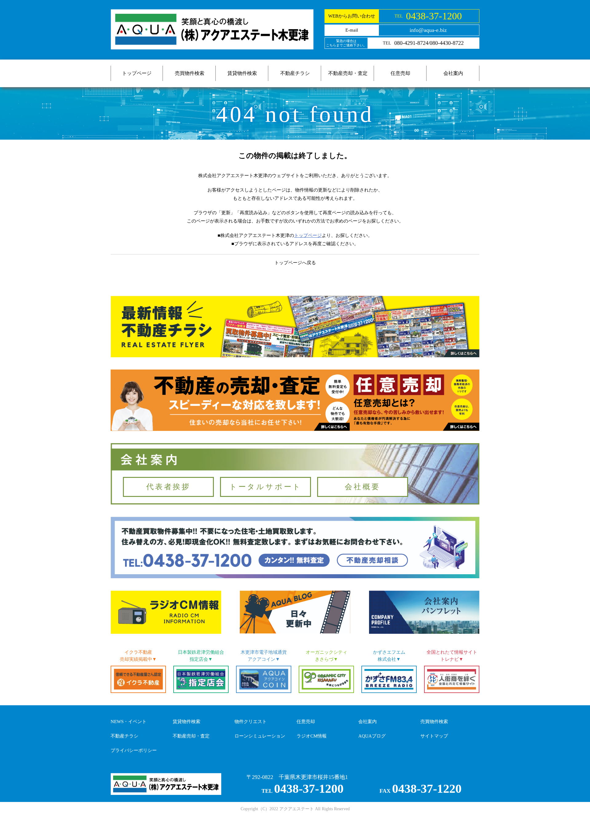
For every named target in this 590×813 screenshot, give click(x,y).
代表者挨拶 (168, 487)
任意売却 (400, 73)
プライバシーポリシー (134, 750)
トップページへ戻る (295, 262)
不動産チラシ (295, 73)
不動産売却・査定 (348, 73)
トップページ (136, 73)
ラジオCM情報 (312, 736)
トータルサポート (265, 487)
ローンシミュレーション (259, 736)
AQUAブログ (372, 736)
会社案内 (453, 73)
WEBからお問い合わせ (351, 16)
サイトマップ (434, 736)
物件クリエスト (250, 721)
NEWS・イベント (129, 721)
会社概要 (362, 487)
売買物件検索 (189, 73)
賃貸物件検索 (242, 73)
